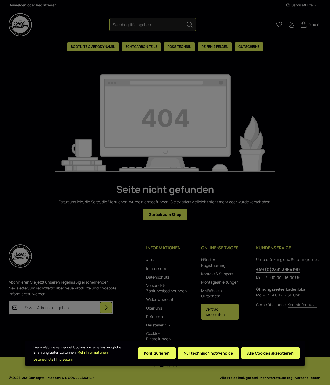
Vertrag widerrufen (215, 311)
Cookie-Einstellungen (158, 336)
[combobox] (146, 24)
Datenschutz (157, 277)
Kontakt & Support (217, 273)
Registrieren (46, 5)
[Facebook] (155, 366)
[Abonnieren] (106, 307)
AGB (150, 260)
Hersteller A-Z (158, 325)
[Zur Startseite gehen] (20, 24)
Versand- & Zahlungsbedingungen (166, 288)
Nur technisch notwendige (208, 353)
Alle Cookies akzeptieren (270, 353)
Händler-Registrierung (213, 262)
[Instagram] (168, 366)
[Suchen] (190, 24)
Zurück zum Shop (165, 214)
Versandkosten (307, 377)
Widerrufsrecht (159, 299)
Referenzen (156, 316)
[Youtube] (162, 366)
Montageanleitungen (220, 282)
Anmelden (18, 5)
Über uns (154, 308)
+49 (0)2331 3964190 (278, 269)
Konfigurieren (157, 353)
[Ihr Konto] (292, 24)
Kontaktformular (302, 304)
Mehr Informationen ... (94, 352)
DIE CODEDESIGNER (78, 377)
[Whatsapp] (175, 366)
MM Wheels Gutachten (211, 293)
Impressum (156, 268)
